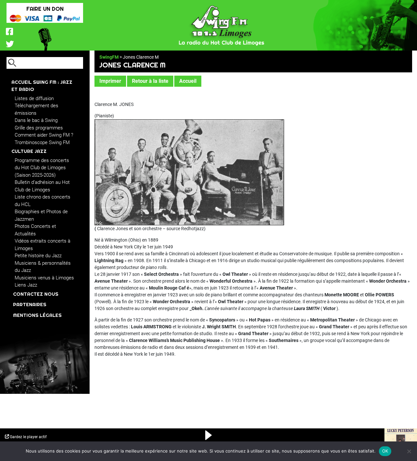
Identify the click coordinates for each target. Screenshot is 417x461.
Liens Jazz (26, 285)
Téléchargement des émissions (36, 109)
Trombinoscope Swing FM (42, 142)
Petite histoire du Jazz (38, 256)
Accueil (187, 81)
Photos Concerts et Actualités (35, 230)
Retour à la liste (150, 81)
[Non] (409, 451)
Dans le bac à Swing (36, 120)
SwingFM (109, 57)
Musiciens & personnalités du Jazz (43, 267)
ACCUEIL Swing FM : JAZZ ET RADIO (41, 86)
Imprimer (110, 81)
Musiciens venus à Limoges (44, 278)
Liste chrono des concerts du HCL (42, 200)
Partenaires (29, 304)
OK (385, 451)
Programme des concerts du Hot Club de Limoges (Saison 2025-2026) (42, 167)
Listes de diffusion (34, 98)
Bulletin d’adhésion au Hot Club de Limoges (42, 186)
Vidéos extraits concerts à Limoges (42, 244)
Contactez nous (35, 294)
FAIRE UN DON (45, 8)
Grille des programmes (39, 128)
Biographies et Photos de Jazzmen (41, 215)
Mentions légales (37, 315)
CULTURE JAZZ (29, 151)
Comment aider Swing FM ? (44, 135)
